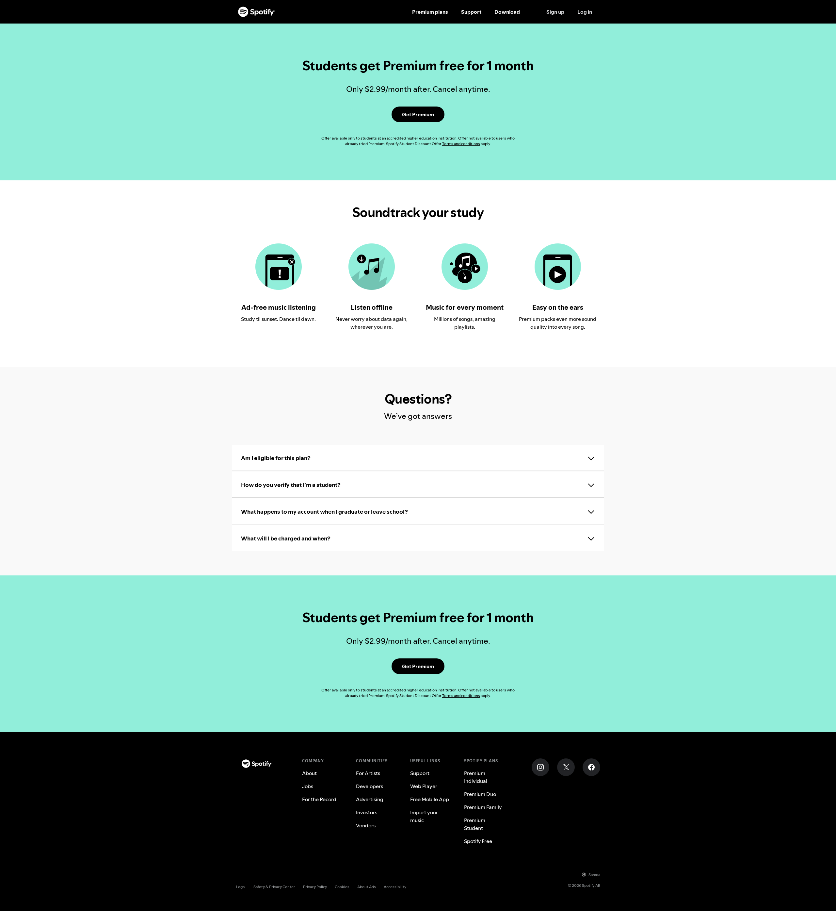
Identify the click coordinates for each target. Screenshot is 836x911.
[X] (566, 767)
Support (471, 11)
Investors (366, 812)
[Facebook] (591, 767)
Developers (369, 786)
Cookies (342, 886)
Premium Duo (480, 794)
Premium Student (474, 824)
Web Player (423, 786)
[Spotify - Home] (256, 12)
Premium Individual (475, 777)
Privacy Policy (315, 886)
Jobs (307, 786)
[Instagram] (540, 767)
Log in (584, 11)
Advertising (369, 799)
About (309, 773)
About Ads (366, 886)
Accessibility (395, 886)
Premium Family (483, 807)
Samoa (594, 874)
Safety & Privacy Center (274, 886)
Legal (241, 886)
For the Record (319, 799)
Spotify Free (478, 841)
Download (507, 11)
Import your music (424, 816)
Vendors (366, 825)
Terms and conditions (461, 143)
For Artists (368, 773)
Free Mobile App (429, 799)
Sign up (555, 11)
